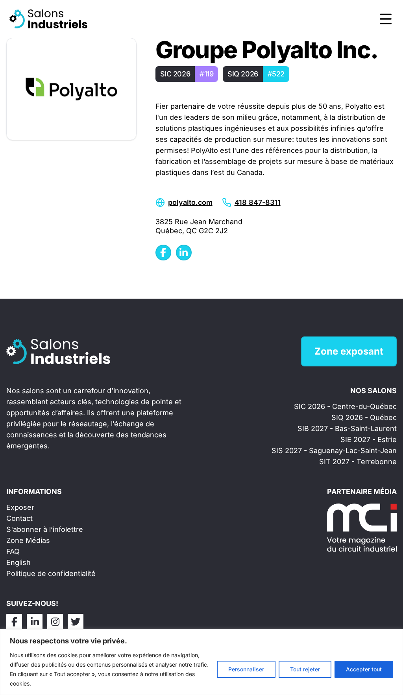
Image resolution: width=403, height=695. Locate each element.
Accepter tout (364, 669)
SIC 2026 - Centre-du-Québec (345, 406)
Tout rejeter (305, 669)
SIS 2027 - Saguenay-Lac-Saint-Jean (334, 450)
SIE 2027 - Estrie (368, 439)
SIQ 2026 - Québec (364, 417)
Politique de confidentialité (51, 573)
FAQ (13, 551)
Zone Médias (28, 540)
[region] (201, 662)
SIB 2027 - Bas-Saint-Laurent (347, 428)
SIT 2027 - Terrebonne (358, 461)
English (18, 562)
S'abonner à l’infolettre (44, 529)
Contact (19, 518)
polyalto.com (190, 202)
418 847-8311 (258, 202)
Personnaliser (246, 669)
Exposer (20, 507)
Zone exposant (348, 351)
